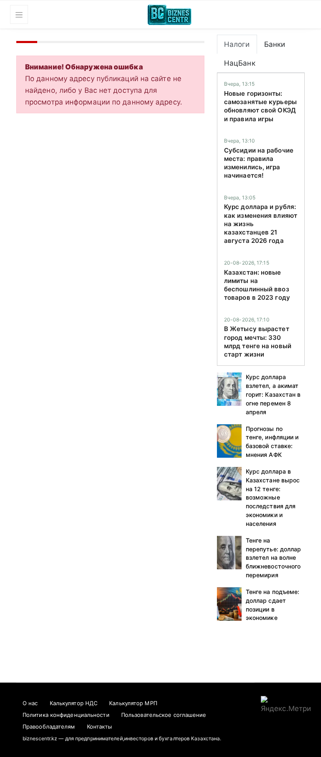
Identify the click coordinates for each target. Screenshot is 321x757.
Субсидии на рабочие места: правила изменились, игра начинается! (258, 163)
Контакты (99, 726)
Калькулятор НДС (74, 703)
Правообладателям (49, 726)
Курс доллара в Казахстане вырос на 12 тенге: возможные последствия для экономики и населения (273, 497)
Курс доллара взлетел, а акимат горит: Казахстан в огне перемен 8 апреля (273, 394)
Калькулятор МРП (133, 703)
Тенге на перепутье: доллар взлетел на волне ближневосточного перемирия (273, 558)
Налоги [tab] (237, 44)
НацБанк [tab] (239, 63)
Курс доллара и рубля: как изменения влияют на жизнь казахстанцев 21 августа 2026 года (260, 224)
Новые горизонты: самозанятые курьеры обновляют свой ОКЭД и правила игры (260, 106)
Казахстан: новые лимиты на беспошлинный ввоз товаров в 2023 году (257, 285)
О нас (30, 703)
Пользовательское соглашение (163, 714)
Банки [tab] (274, 44)
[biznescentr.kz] (169, 13)
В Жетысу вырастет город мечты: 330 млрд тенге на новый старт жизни (257, 341)
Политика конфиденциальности (66, 714)
